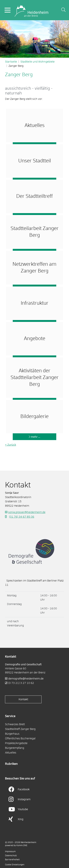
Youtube (23, 809)
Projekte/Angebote (16, 743)
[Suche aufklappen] (63, 10)
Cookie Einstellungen (14, 865)
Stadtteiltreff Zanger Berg (20, 729)
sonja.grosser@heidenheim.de (26, 512)
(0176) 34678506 (21, 516)
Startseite (11, 61)
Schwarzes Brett (15, 724)
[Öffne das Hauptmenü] (8, 10)
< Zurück (10, 444)
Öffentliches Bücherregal (20, 738)
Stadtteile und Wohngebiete (37, 61)
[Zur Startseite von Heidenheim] (31, 10)
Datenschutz (11, 856)
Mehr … (35, 437)
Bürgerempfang (14, 748)
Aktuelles (10, 752)
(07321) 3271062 (21, 683)
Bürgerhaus (12, 733)
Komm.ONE (21, 846)
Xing (20, 819)
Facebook (24, 789)
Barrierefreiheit (12, 860)
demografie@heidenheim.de (26, 678)
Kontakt (23, 699)
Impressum (10, 852)
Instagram (24, 799)
